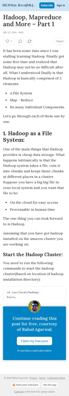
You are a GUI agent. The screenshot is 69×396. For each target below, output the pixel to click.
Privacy (33, 378)
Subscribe (47, 5)
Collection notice (56, 378)
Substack (19, 391)
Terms (42, 378)
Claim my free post (34, 341)
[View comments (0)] (20, 41)
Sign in (61, 5)
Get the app (50, 384)
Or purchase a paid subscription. (34, 350)
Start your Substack (27, 384)
